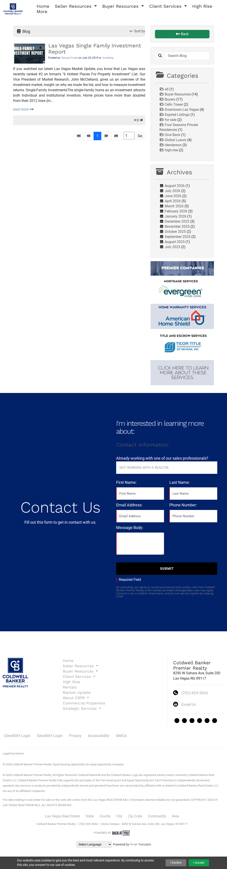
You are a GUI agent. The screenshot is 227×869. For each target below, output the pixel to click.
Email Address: (129, 505)
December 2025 (177, 221)
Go (140, 136)
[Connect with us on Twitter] (177, 721)
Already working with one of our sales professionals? (162, 458)
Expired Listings (177, 115)
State (90, 816)
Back (184, 34)
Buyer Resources (178, 94)
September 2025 (177, 237)
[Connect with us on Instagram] (192, 721)
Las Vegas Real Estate (62, 816)
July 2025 (172, 247)
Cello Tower (174, 104)
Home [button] (43, 6)
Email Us (188, 704)
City (119, 816)
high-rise (171, 150)
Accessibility (98, 735)
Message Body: (129, 527)
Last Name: (179, 482)
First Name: (126, 482)
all (166, 89)
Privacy (75, 735)
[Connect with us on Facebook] (184, 721)
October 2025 (175, 231)
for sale (170, 120)
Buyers (170, 99)
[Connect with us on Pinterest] (207, 721)
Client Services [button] (166, 6)
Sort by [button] (139, 31)
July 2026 (172, 191)
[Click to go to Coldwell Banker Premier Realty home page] (13, 8)
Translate (144, 844)
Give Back (172, 135)
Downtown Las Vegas (182, 109)
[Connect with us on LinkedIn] (199, 721)
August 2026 (175, 186)
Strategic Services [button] (80, 708)
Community (157, 816)
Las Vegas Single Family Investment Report (94, 49)
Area (175, 816)
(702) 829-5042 (194, 693)
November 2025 (177, 226)
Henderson (173, 145)
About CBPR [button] (74, 698)
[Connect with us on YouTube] (214, 721)
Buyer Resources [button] (121, 6)
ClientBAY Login (17, 735)
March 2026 (174, 206)
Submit (167, 569)
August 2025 (175, 242)
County (105, 816)
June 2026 (173, 196)
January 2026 (175, 216)
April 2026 (173, 201)
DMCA (121, 735)
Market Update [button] (77, 692)
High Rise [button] (202, 6)
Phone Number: (183, 505)
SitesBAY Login (50, 735)
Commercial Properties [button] (84, 703)
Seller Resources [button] (74, 6)
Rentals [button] (70, 687)
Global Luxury (175, 140)
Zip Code (135, 816)
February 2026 (176, 211)
